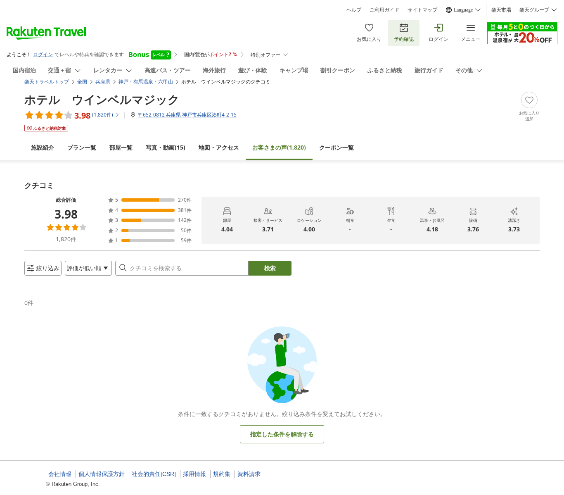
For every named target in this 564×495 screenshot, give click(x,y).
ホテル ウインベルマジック (102, 99)
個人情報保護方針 (101, 474)
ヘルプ (353, 10)
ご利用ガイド (384, 10)
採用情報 (194, 474)
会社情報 (59, 474)
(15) (165, 147)
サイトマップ (422, 10)
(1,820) (279, 147)
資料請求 (249, 474)
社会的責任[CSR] (154, 474)
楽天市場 (501, 10)
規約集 (221, 474)
